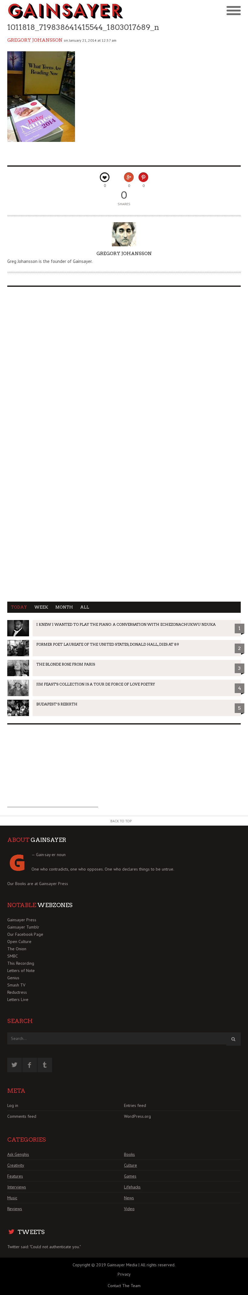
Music (12, 1198)
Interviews (16, 1187)
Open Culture (19, 941)
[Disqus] (124, 368)
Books (129, 1154)
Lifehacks (132, 1187)
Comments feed (21, 1116)
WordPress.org (137, 1116)
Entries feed (135, 1105)
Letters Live (17, 999)
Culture (130, 1165)
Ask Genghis (18, 1154)
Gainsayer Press (53, 883)
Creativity (15, 1165)
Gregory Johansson (35, 40)
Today (19, 607)
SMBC (12, 956)
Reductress (17, 992)
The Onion (16, 948)
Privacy (124, 1274)
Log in (12, 1105)
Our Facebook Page (25, 934)
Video (129, 1208)
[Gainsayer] (65, 11)
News (129, 1198)
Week (41, 607)
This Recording (20, 963)
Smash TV (16, 985)
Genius (13, 977)
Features (15, 1176)
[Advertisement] (52, 769)
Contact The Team (124, 1285)
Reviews (14, 1208)
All (84, 607)
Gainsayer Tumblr (23, 927)
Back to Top (121, 821)
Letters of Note (21, 970)
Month (64, 607)
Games (130, 1176)
